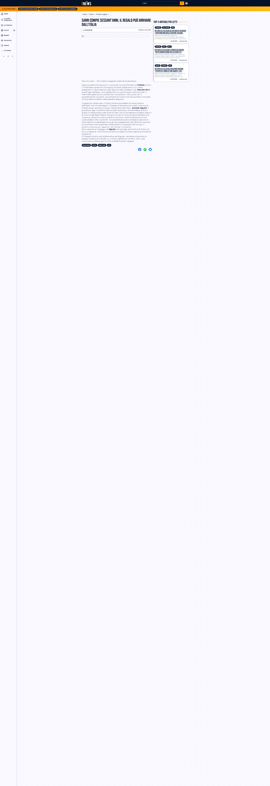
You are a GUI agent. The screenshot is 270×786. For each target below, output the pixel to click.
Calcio (6, 30)
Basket (6, 35)
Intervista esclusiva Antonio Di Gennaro (28, 9)
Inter (170, 65)
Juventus (94, 145)
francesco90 (87, 30)
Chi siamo (7, 50)
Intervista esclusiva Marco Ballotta (48, 9)
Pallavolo (8, 40)
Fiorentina (158, 27)
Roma (173, 27)
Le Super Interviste (8, 19)
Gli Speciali (8, 25)
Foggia (164, 47)
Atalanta (158, 65)
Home (6, 14)
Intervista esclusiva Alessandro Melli (67, 9)
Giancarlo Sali (183, 41)
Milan (109, 145)
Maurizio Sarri (102, 145)
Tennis (6, 45)
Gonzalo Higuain (86, 145)
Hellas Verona (166, 27)
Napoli (169, 47)
